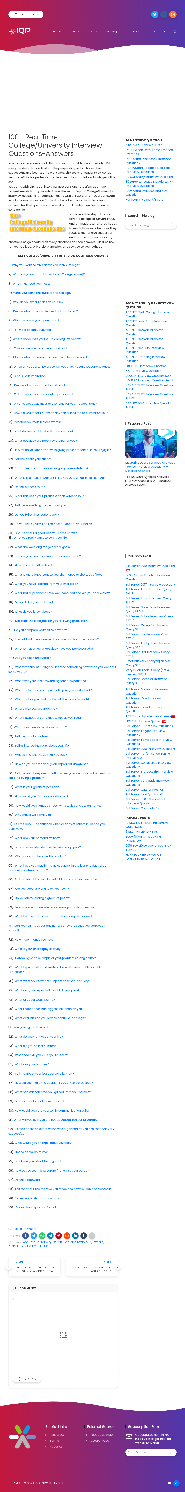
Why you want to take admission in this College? (46, 265)
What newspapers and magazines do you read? (48, 718)
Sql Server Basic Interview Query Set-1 (148, 591)
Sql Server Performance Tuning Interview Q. (148, 756)
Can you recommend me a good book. (41, 348)
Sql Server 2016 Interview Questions (151, 749)
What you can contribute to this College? (42, 293)
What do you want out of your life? (39, 1036)
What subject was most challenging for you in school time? (55, 404)
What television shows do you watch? (40, 727)
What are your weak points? (35, 1000)
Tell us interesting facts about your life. (42, 745)
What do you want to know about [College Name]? (49, 274)
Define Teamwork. (27, 1180)
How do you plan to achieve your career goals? (47, 556)
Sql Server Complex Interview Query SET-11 (146, 681)
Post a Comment (24, 1229)
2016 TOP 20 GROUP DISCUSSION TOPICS (148, 847)
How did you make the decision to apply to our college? (54, 1083)
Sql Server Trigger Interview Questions (145, 733)
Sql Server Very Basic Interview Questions (147, 782)
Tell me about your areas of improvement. (44, 394)
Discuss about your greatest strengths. (41, 385)
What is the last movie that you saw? (41, 755)
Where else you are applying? (36, 708)
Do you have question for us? (36, 1207)
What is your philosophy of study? (38, 949)
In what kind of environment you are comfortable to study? (57, 639)
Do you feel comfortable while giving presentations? (51, 468)
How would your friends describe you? (41, 796)
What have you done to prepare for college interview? (53, 916)
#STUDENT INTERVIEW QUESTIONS (83, 1242)
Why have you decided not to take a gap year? (48, 847)
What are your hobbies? (32, 1064)
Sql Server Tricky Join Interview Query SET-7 (148, 645)
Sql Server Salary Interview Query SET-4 (149, 618)
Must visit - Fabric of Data (144, 145)
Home (57, 31)
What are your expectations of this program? (47, 990)
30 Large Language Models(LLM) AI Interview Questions (150, 184)
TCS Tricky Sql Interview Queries (148, 716)
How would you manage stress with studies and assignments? (58, 806)
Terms (54, 1441)
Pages (72, 31)
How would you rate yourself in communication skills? (52, 1110)
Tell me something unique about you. (40, 505)
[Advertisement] (92, 89)
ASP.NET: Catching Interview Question (145, 359)
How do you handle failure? (34, 565)
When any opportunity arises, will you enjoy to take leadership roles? (62, 367)
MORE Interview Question (143, 371)
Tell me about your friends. (33, 459)
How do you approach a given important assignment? (53, 764)
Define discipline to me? (32, 1152)
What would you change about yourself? (43, 1143)
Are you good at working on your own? (42, 889)
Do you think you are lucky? (34, 602)
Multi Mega (136, 31)
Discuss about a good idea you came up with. (46, 533)
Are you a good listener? (31, 1027)
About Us (160, 31)
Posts (90, 31)
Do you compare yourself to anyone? (40, 630)
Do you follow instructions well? (37, 514)
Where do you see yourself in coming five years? (47, 339)
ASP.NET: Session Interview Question (144, 332)
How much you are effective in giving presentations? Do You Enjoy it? (62, 450)
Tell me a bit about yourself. (32, 330)
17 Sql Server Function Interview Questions (148, 577)
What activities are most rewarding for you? (46, 441)
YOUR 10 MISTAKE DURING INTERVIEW (144, 838)
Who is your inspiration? (30, 376)
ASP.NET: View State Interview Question (146, 323)
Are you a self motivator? (33, 658)
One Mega (112, 31)
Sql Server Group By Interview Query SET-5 (147, 627)
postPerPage (100, 1441)
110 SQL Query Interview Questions (149, 177)
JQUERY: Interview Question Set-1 (149, 376)
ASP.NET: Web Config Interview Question (147, 314)
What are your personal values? (37, 838)
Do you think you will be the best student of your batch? (54, 524)
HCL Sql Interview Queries (144, 721)
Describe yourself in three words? (38, 422)
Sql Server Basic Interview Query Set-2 (148, 600)
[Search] (175, 31)
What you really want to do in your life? (41, 538)
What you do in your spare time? (36, 320)
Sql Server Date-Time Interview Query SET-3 (148, 609)
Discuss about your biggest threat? (39, 1101)
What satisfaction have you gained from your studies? (53, 1092)
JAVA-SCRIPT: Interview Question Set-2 (149, 396)
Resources (57, 1435)
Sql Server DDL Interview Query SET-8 (148, 654)
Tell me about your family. (33, 736)
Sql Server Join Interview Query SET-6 (148, 636)
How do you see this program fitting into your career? (52, 1171)
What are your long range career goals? (42, 547)
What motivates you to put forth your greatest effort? (53, 690)
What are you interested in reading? (40, 856)
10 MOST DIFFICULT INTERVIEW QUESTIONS (147, 825)
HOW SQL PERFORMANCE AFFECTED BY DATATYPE (143, 856)
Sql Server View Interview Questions (143, 700)
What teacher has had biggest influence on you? (49, 1009)
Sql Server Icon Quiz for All (144, 794)
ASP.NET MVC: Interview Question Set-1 (149, 405)
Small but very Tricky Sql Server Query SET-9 (148, 663)
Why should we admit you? (33, 815)
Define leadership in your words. (36, 1198)
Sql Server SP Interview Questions (149, 726)
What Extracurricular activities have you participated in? (55, 649)
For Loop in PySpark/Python (145, 199)
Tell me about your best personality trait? (44, 1073)
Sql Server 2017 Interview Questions (151, 584)
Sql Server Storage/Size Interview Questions (149, 773)
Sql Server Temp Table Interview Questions (149, 742)
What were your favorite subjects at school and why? (52, 981)
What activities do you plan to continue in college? (50, 1018)
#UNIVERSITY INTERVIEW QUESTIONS (29, 1246)
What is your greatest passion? (37, 787)
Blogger (63, 1483)
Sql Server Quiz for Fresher (144, 790)
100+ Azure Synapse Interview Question (147, 193)
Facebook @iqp (102, 1435)
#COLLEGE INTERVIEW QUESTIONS (42, 1242)
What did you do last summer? (36, 1046)
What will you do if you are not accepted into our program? (56, 1120)
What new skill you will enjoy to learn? (41, 1055)
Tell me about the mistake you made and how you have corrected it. (63, 1189)
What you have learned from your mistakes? (46, 584)
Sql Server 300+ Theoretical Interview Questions (145, 801)
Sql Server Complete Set (143, 808)
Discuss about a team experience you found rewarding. (52, 357)
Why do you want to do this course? (38, 302)
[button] (25, 1235)
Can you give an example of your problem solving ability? (55, 958)
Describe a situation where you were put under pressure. (55, 907)
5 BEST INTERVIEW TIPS (142, 832)
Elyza (36, 1483)
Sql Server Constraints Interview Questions (148, 765)
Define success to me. (30, 487)
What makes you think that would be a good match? (52, 699)
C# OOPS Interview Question (146, 366)
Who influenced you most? (31, 284)
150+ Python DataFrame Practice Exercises (149, 152)
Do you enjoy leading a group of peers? (42, 898)
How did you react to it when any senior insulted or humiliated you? (61, 413)
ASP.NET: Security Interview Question (145, 350)
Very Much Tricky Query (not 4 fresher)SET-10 (147, 672)
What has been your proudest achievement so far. (50, 496)
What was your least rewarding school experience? (51, 681)
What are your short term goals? (38, 1161)
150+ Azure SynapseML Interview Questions (148, 161)
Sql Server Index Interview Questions (144, 709)
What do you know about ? (33, 612)
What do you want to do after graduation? (44, 431)
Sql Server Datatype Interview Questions (147, 691)
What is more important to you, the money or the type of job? (58, 575)
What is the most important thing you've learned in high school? (60, 478)
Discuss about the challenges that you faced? (45, 311)
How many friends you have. (34, 940)
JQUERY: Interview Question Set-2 (149, 380)
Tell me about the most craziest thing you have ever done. (56, 879)
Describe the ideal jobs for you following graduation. (51, 621)
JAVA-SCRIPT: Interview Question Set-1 (149, 387)
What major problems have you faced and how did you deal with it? (62, 593)
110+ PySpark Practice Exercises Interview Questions (148, 170)
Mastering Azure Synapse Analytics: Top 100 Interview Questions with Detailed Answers (150, 466)
